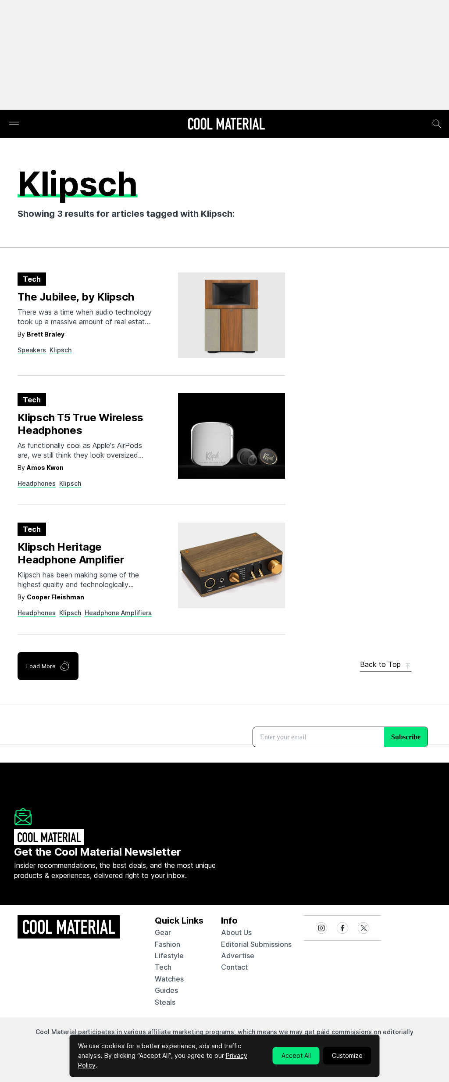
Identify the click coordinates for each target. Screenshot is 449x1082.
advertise (237, 955)
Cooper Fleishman (55, 597)
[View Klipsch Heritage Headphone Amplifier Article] (231, 565)
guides (166, 990)
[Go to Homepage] (226, 124)
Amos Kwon (45, 467)
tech (163, 967)
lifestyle (169, 955)
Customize (347, 1055)
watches (169, 979)
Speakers (32, 350)
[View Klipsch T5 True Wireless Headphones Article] (231, 436)
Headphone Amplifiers (118, 612)
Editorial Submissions (256, 944)
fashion (167, 944)
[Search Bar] (436, 123)
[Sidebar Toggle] (14, 124)
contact (234, 967)
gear (163, 932)
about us (236, 932)
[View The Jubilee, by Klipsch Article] (231, 315)
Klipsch (60, 350)
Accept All (296, 1055)
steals (165, 1002)
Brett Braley (45, 334)
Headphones (37, 483)
